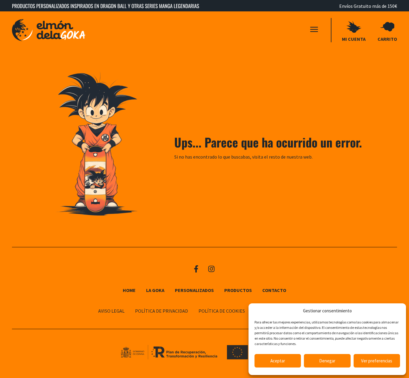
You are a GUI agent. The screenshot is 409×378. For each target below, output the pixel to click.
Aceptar (277, 361)
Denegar (327, 361)
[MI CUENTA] (353, 26)
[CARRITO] (387, 26)
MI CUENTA (354, 39)
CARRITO (387, 39)
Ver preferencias (376, 361)
